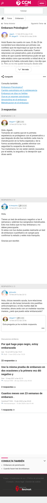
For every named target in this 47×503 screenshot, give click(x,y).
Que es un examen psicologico (15, 96)
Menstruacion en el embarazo (15, 103)
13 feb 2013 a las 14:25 (17, 124)
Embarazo (19, 18)
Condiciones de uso (18, 478)
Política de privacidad (35, 478)
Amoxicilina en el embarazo (14, 99)
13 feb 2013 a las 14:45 (17, 208)
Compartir (9, 77)
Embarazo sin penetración (14, 465)
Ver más (25, 69)
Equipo (6, 478)
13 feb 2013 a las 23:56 (28, 36)
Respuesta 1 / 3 (8, 116)
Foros (9, 18)
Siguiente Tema (37, 23)
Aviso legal (20, 482)
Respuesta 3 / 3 (8, 286)
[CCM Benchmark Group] (23, 489)
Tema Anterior (9, 23)
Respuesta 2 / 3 (8, 200)
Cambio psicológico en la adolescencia (19, 90)
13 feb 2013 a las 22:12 (17, 295)
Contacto (10, 482)
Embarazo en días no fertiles (14, 93)
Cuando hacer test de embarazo (16, 469)
